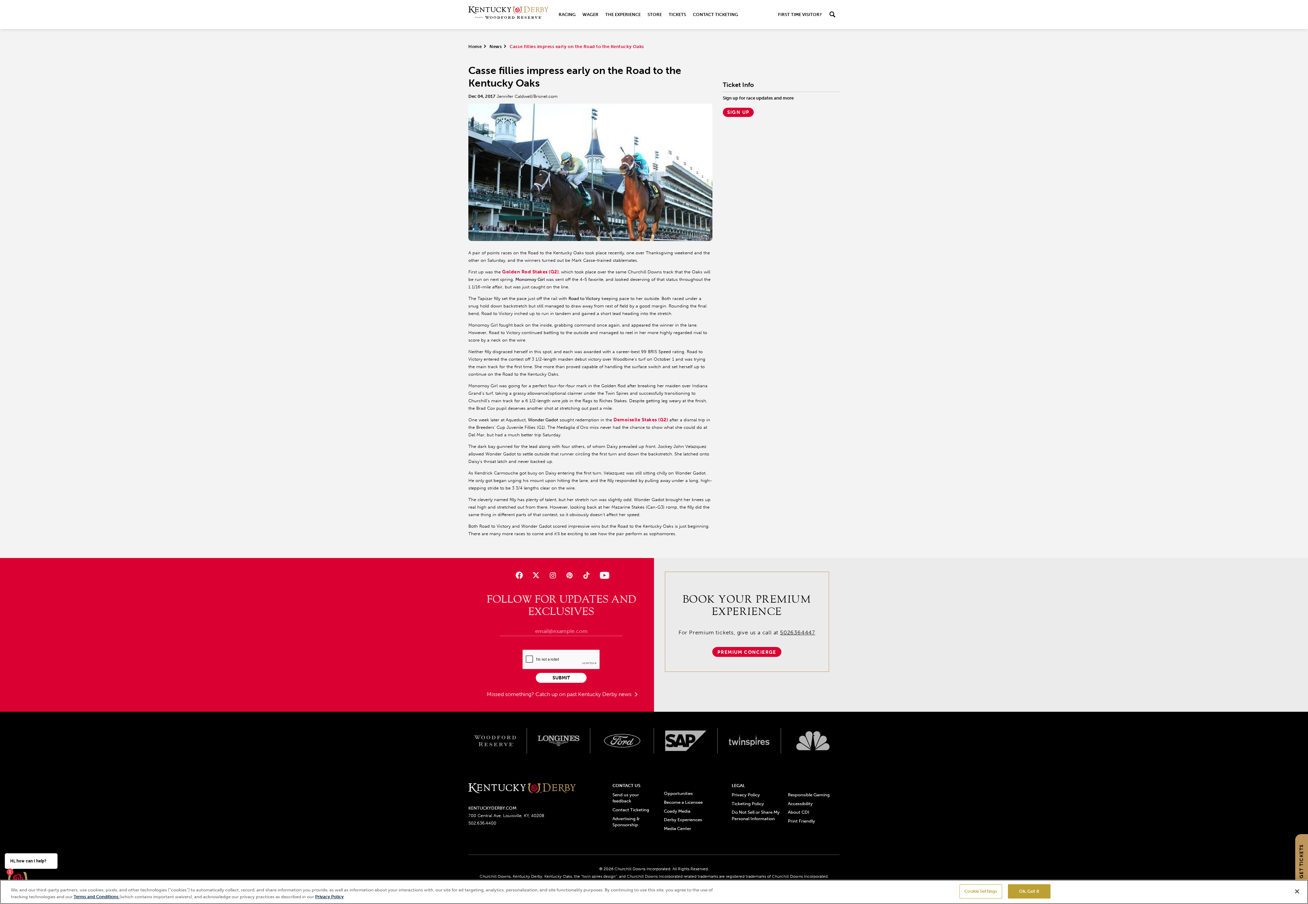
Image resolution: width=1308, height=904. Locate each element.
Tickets (677, 14)
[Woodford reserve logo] (495, 740)
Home (475, 46)
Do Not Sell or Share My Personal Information (756, 815)
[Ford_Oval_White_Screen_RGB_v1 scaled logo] (622, 740)
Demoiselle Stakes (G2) (640, 420)
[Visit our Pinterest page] (570, 575)
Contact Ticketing (715, 14)
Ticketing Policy (748, 803)
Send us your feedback (625, 797)
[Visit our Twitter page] (536, 575)
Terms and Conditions (97, 896)
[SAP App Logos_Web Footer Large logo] (685, 740)
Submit (561, 678)
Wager (590, 14)
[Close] (1297, 891)
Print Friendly (801, 821)
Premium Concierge (746, 652)
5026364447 (797, 632)
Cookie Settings (980, 891)
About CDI (798, 812)
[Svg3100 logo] (813, 740)
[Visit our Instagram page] (553, 575)
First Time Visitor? (800, 14)
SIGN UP (738, 112)
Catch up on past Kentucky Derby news (584, 694)
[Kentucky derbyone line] (522, 788)
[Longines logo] (558, 740)
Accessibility (800, 803)
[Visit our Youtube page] (603, 575)
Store (655, 14)
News (495, 46)
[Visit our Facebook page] (519, 575)
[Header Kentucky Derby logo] (508, 14)
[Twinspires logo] (749, 740)
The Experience (623, 14)
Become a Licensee (683, 802)
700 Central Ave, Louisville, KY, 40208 (506, 815)
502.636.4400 (482, 823)
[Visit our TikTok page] (586, 575)
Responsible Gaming (809, 794)
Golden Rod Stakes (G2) (530, 272)
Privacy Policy (746, 794)
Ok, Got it (1029, 891)
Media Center (677, 828)
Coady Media (677, 811)
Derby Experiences (683, 819)
